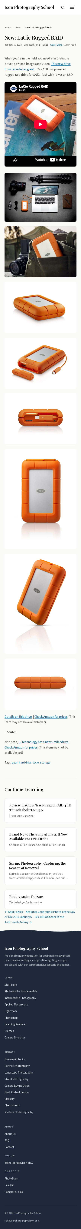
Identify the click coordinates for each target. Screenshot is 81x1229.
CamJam (9, 1185)
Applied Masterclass (16, 1005)
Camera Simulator (15, 1038)
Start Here (11, 985)
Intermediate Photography (20, 998)
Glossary (10, 1099)
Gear (18, 27)
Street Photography (16, 1079)
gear (15, 763)
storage (45, 763)
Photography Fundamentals (21, 991)
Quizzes (9, 1031)
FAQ (7, 1141)
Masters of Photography (19, 1112)
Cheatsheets (12, 1105)
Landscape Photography (19, 1073)
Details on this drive (18, 717)
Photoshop (11, 1018)
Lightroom (11, 1011)
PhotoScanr (11, 1179)
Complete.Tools (14, 1192)
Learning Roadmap (15, 1024)
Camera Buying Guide (17, 1086)
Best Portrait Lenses (17, 1092)
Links (59, 45)
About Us (10, 1134)
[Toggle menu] (72, 7)
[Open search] (63, 7)
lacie (36, 763)
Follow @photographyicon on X (22, 1221)
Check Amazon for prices (50, 717)
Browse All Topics (15, 1059)
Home (8, 27)
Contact (9, 1147)
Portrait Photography (17, 1066)
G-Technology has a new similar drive (43, 742)
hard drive (25, 763)
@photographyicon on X (19, 1163)
